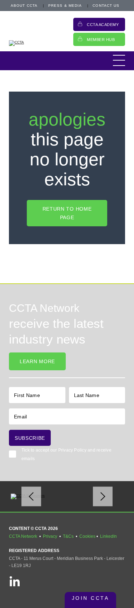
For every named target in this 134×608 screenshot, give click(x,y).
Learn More (37, 361)
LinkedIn (108, 536)
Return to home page (67, 213)
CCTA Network (23, 536)
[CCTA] (37, 43)
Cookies (87, 536)
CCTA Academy (103, 24)
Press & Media (65, 5)
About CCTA (24, 5)
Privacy (50, 536)
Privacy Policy (72, 450)
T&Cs (68, 536)
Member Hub (101, 39)
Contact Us (106, 5)
